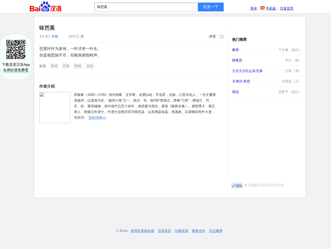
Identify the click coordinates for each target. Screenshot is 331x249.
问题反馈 (181, 231)
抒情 (66, 66)
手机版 (271, 8)
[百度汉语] (45, 6)
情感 (54, 66)
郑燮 (48, 36)
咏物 (77, 66)
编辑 (239, 185)
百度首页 (287, 8)
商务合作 (198, 231)
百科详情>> (97, 117)
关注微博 (215, 231)
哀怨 (89, 66)
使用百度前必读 (142, 231)
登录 (253, 8)
